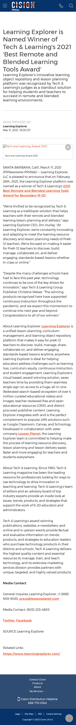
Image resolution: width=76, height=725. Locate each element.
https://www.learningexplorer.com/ (31, 654)
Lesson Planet (29, 434)
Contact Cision (37, 679)
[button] (38, 146)
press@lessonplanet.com (39, 599)
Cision (43, 719)
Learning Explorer (56, 326)
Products (37, 683)
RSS (40, 714)
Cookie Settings (54, 714)
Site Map (29, 714)
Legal (17, 714)
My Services (36, 691)
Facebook (24, 620)
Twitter (9, 620)
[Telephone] (61, 6)
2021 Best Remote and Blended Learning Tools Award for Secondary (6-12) (36, 190)
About (37, 686)
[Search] (71, 6)
